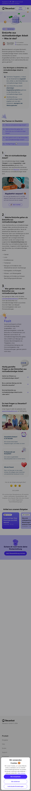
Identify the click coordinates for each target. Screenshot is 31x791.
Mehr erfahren (21, 773)
